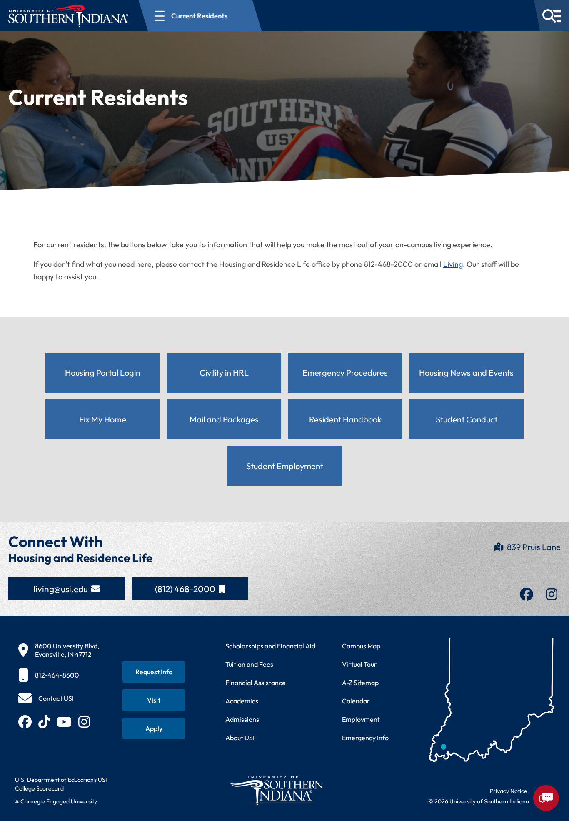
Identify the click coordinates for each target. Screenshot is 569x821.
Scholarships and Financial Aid (270, 646)
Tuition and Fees (249, 664)
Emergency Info (365, 737)
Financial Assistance (255, 682)
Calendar (356, 701)
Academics (241, 701)
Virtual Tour (359, 664)
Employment (361, 719)
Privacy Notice (508, 791)
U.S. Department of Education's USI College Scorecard (61, 784)
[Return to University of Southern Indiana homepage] (276, 790)
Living (453, 264)
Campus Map (361, 646)
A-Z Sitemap (360, 682)
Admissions (242, 719)
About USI (240, 737)
